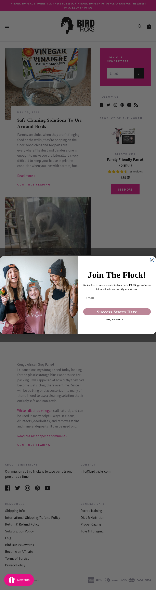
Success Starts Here (117, 312)
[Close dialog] (152, 260)
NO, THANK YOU (117, 319)
